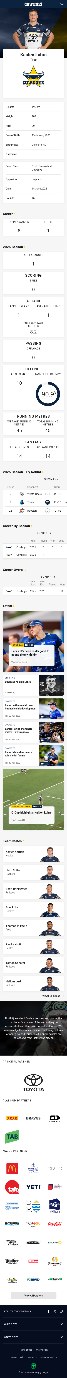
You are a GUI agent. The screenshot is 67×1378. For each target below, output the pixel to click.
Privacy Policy (41, 1349)
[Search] (62, 4)
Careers (13, 1357)
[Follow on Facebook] (48, 1311)
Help (22, 1357)
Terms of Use (25, 1349)
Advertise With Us (48, 1357)
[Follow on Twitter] (54, 1311)
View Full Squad (51, 996)
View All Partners (33, 1295)
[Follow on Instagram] (61, 1311)
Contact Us (32, 1357)
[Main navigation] (5, 4)
